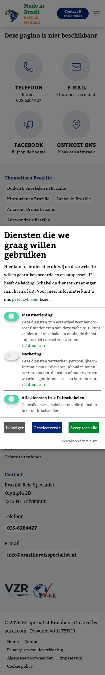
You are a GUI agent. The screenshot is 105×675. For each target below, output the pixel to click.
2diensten (33, 345)
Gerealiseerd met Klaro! (80, 441)
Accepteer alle (83, 427)
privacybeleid (25, 299)
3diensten (33, 384)
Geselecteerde (47, 427)
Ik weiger (15, 427)
